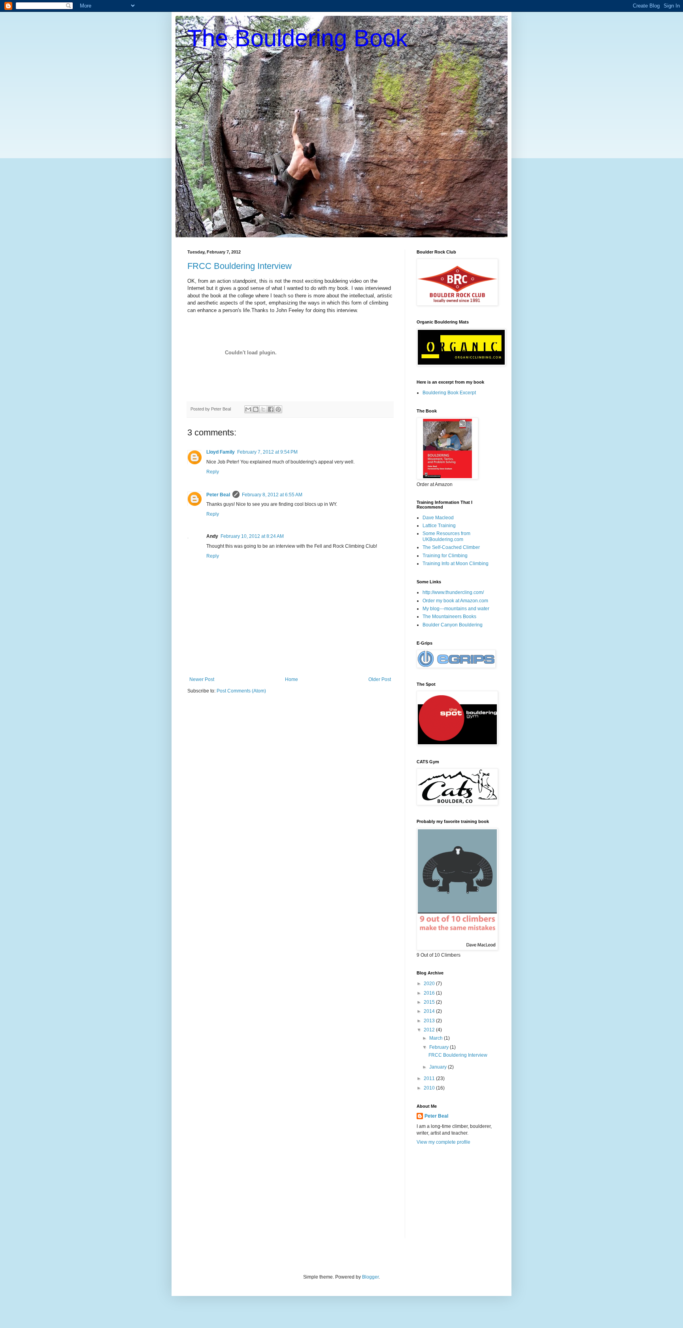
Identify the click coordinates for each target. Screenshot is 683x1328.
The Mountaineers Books (449, 616)
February (439, 1047)
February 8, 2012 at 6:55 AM (272, 495)
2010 (430, 1088)
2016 (430, 993)
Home (291, 679)
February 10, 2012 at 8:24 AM (252, 536)
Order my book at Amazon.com (455, 600)
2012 (430, 1030)
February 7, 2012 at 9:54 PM (267, 452)
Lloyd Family (220, 452)
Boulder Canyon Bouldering (453, 625)
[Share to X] (263, 409)
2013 (430, 1020)
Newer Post (201, 679)
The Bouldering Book (297, 38)
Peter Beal (218, 495)
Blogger (370, 1277)
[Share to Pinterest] (278, 409)
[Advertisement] (456, 1196)
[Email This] (248, 409)
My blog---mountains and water (456, 608)
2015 (430, 1002)
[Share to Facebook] (271, 409)
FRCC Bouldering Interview (239, 266)
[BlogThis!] (256, 409)
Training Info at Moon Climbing (456, 563)
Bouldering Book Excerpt (449, 392)
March (436, 1038)
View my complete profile (443, 1142)
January (438, 1067)
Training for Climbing (445, 555)
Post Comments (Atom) (241, 691)
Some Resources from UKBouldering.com (446, 536)
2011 (430, 1078)
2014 (430, 1011)
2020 (430, 983)
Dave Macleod (438, 517)
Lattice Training (439, 525)
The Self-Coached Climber (451, 547)
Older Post (379, 679)
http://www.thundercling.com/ (453, 592)
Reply (212, 472)
